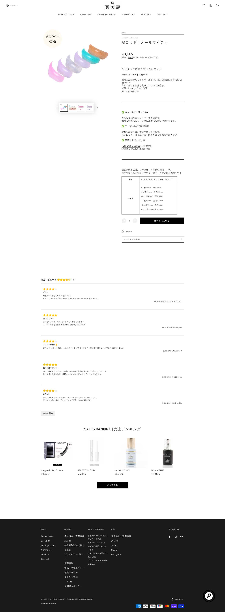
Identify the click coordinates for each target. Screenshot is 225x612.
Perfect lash (47, 536)
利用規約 (68, 563)
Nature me (46, 549)
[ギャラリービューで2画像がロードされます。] (72, 108)
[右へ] (97, 108)
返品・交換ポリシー (74, 568)
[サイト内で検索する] (204, 5)
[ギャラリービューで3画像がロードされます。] (81, 108)
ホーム (124, 32)
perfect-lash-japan (130, 38)
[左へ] (56, 108)
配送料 (130, 57)
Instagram (116, 554)
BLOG (114, 549)
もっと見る (48, 413)
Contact (45, 559)
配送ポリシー (71, 572)
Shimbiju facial (48, 545)
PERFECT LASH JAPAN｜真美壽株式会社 (63, 599)
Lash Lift (45, 540)
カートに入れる (162, 221)
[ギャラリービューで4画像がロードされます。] (90, 108)
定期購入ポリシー (73, 586)
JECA (114, 545)
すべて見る (112, 485)
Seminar (45, 554)
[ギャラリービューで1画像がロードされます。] (64, 108)
